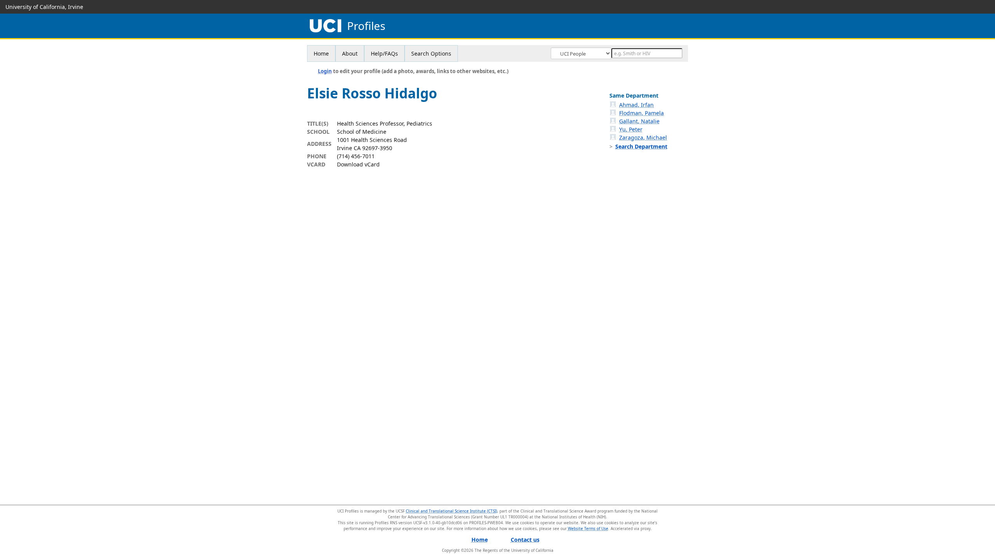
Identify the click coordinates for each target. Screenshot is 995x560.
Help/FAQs (384, 53)
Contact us (525, 539)
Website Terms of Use (588, 528)
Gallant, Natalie (639, 121)
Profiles (366, 26)
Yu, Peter (630, 129)
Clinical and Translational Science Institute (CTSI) (451, 511)
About (350, 53)
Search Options (431, 53)
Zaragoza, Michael (643, 137)
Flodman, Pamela (641, 113)
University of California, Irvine (44, 6)
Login (325, 71)
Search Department (641, 146)
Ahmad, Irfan (636, 104)
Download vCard (358, 164)
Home (321, 53)
